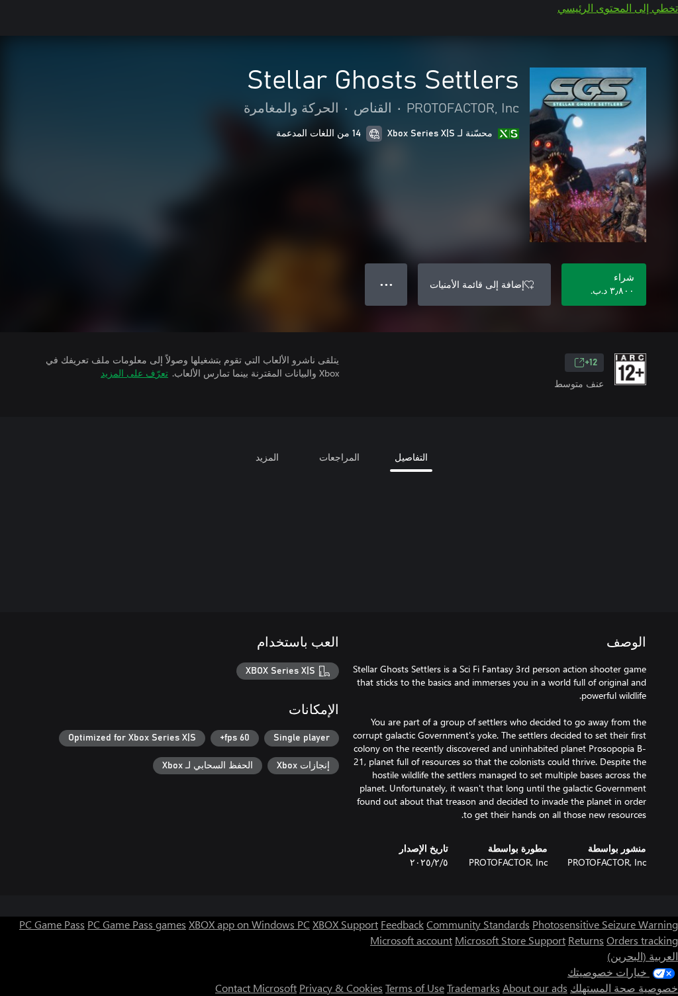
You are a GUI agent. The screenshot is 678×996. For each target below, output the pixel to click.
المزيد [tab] (267, 457)
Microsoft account (411, 940)
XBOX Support (345, 924)
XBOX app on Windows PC (249, 924)
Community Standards (478, 924)
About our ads (535, 988)
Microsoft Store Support (510, 940)
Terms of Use (414, 988)
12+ (591, 362)
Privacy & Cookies (341, 988)
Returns (586, 940)
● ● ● (386, 284)
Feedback (402, 924)
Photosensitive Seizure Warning (605, 924)
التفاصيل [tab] (411, 457)
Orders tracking (642, 940)
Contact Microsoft (256, 988)
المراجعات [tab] (339, 457)
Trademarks (473, 988)
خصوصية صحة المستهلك (624, 988)
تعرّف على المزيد (134, 373)
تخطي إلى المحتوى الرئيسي (617, 8)
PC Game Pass (52, 924)
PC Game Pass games (136, 924)
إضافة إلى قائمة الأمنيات (477, 284)
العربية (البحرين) (642, 956)
